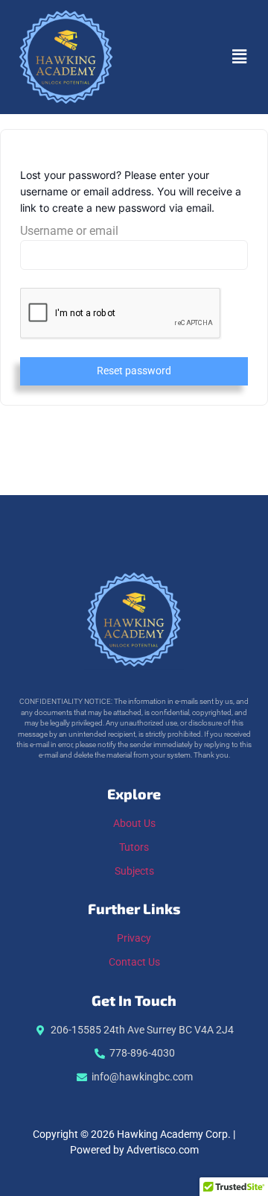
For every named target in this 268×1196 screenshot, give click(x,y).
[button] (239, 57)
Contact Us (134, 962)
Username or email (69, 231)
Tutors (134, 847)
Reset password (134, 371)
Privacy (134, 938)
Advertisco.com (163, 1150)
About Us (134, 823)
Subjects (134, 871)
